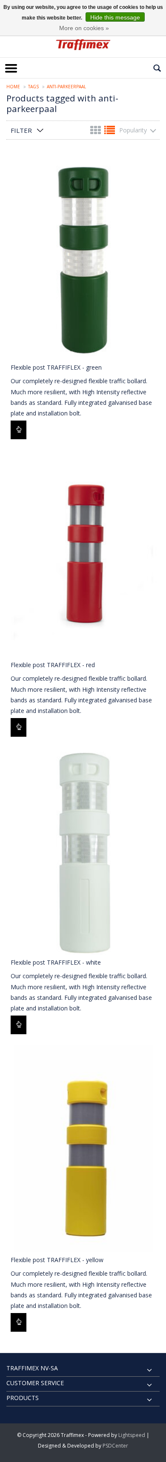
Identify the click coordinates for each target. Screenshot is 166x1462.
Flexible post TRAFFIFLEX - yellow (57, 1260)
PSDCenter (115, 1445)
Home (13, 87)
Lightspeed (131, 1435)
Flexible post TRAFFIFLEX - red (53, 665)
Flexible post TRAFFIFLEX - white (56, 962)
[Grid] (96, 132)
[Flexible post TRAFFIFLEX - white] (83, 851)
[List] (109, 132)
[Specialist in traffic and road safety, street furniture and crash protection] (83, 44)
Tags (33, 87)
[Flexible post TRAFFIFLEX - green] (83, 256)
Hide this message (115, 17)
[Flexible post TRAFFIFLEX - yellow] (83, 1148)
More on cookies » (84, 28)
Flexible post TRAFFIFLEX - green (56, 367)
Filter (21, 130)
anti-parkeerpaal (66, 87)
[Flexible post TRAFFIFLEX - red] (83, 553)
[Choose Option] (18, 430)
